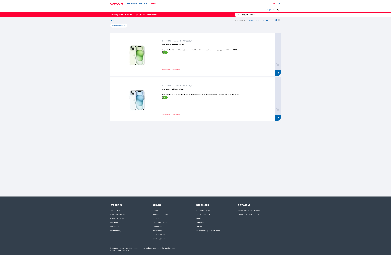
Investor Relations (117, 214)
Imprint (156, 218)
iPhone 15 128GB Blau (172, 89)
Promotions (152, 15)
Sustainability (115, 231)
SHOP (153, 3)
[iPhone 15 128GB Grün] (137, 54)
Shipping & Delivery (203, 210)
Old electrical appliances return (208, 231)
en (273, 3)
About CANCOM (117, 210)
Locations (114, 222)
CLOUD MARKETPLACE (136, 3)
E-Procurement (159, 235)
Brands (128, 15)
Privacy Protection (160, 222)
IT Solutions (139, 15)
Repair (198, 218)
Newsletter (157, 231)
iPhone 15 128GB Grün (173, 44)
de (279, 3)
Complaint (200, 222)
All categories (116, 15)
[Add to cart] (277, 64)
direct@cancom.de (251, 214)
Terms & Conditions (160, 214)
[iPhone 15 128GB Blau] (137, 99)
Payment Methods (203, 214)
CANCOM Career (117, 218)
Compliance (157, 227)
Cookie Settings (159, 239)
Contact (156, 210)
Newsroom (114, 227)
